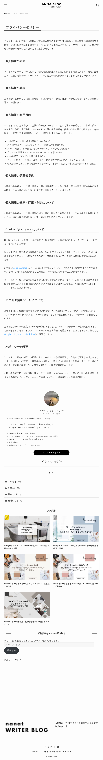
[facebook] (42, 461)
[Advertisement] (51, 684)
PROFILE (67, 752)
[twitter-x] (47, 461)
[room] (56, 461)
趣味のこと (15, 500)
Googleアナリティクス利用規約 (19, 334)
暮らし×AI (14, 494)
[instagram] (51, 461)
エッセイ (14, 481)
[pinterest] (60, 461)
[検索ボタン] (97, 5)
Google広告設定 (20, 268)
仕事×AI (14, 488)
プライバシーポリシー (52, 752)
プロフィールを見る (51, 452)
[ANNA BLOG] (51, 5)
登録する (11, 650)
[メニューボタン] (5, 5)
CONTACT (36, 752)
